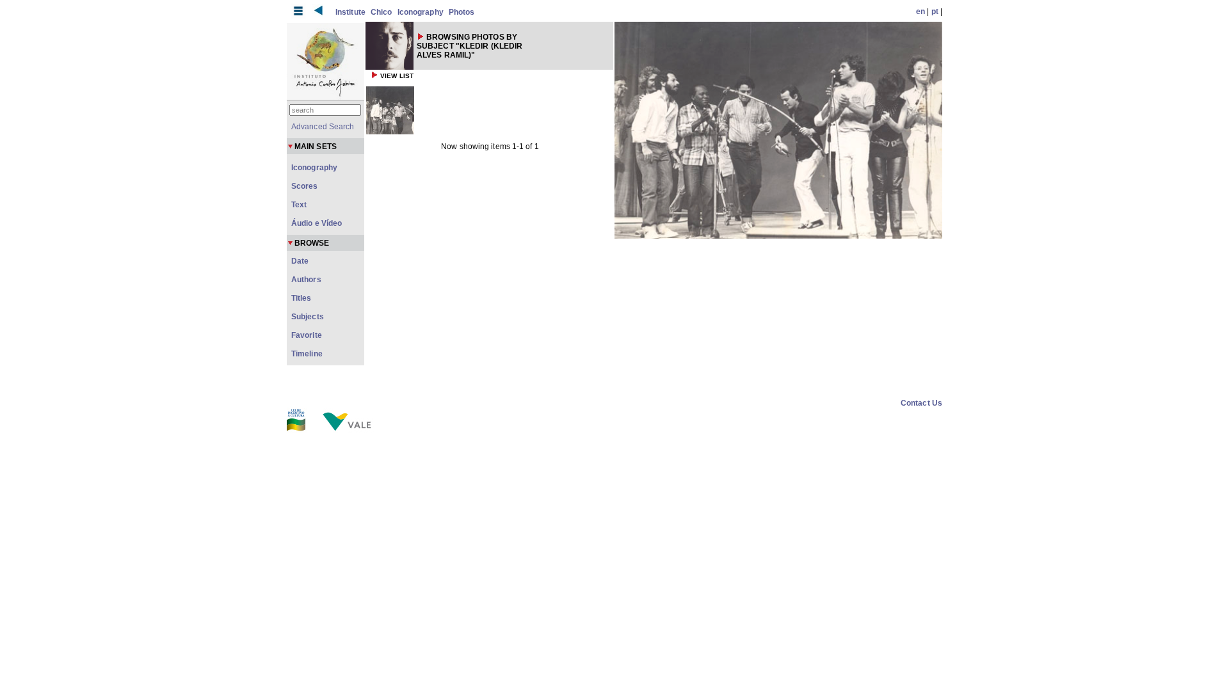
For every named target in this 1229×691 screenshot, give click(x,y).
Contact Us (921, 403)
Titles (301, 298)
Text (299, 204)
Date (300, 261)
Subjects (307, 316)
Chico (381, 12)
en (920, 11)
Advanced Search (323, 126)
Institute (350, 12)
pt (934, 11)
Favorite (306, 335)
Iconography (421, 12)
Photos (462, 12)
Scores (304, 186)
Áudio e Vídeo (316, 223)
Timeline (307, 353)
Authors (306, 279)
